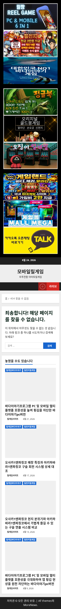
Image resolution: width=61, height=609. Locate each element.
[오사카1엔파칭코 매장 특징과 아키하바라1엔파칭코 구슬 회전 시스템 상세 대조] (30, 441)
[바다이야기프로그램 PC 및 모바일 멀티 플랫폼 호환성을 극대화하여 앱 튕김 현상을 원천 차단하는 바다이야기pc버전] (30, 554)
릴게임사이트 (12, 419)
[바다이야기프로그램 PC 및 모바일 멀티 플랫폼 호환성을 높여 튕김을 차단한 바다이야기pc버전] (30, 384)
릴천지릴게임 (29, 370)
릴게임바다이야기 (13, 370)
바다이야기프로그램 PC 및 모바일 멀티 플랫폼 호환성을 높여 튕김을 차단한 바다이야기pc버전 (30, 410)
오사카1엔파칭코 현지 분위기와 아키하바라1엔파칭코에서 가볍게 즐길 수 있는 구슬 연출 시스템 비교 (30, 523)
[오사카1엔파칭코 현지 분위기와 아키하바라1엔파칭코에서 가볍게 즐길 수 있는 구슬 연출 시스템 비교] (30, 497)
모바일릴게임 (30, 271)
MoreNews (30, 605)
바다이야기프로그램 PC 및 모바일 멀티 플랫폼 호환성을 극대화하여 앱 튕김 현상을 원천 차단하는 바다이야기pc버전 (30, 579)
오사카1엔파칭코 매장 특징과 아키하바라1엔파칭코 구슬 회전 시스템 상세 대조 (30, 466)
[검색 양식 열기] (34, 286)
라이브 (53, 286)
